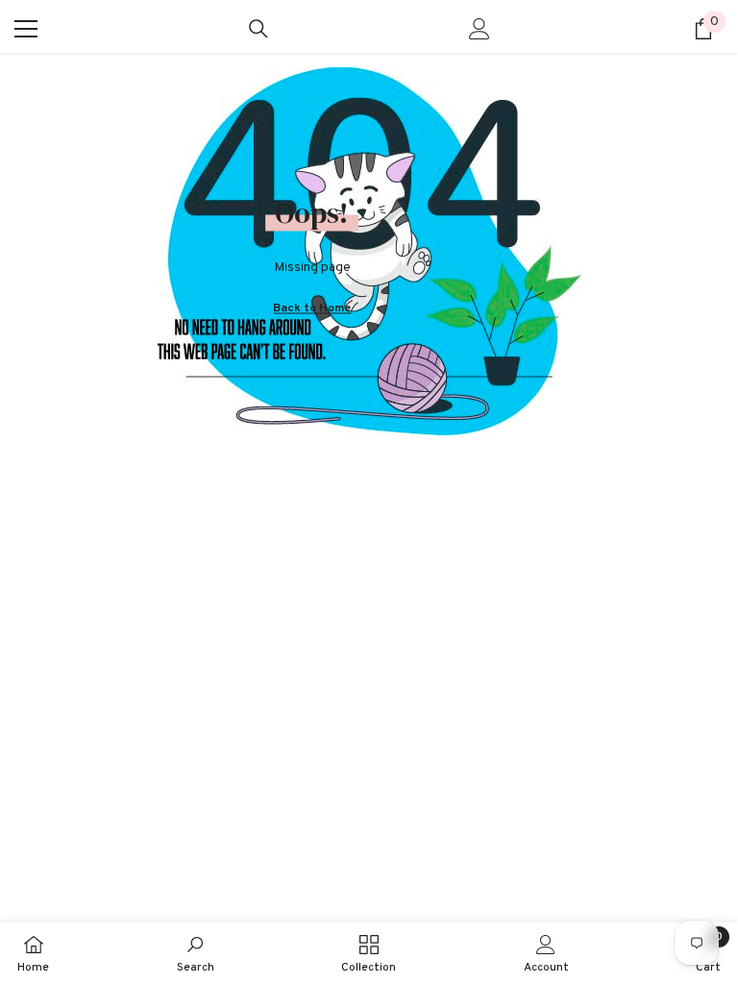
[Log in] (479, 28)
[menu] (25, 28)
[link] (195, 953)
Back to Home (312, 307)
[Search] (258, 28)
